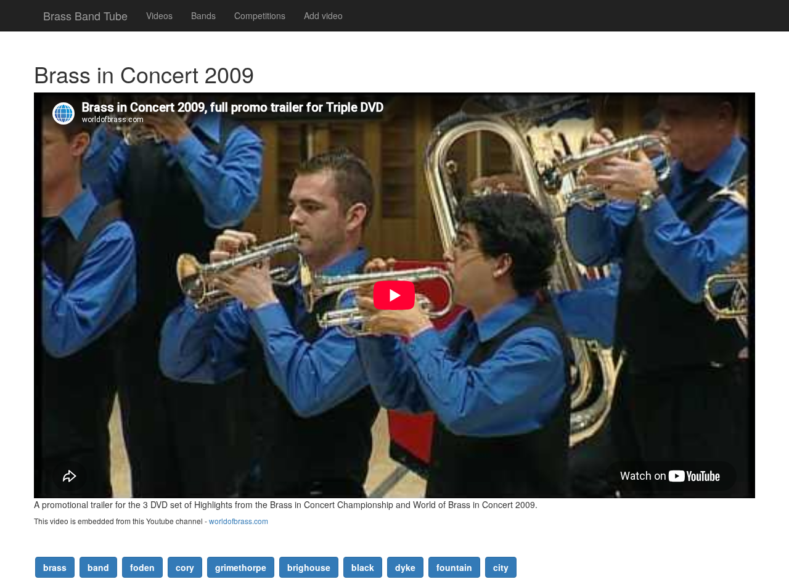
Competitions (259, 15)
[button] (55, 567)
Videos (159, 15)
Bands (203, 15)
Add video (323, 15)
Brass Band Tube (85, 15)
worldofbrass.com (238, 520)
